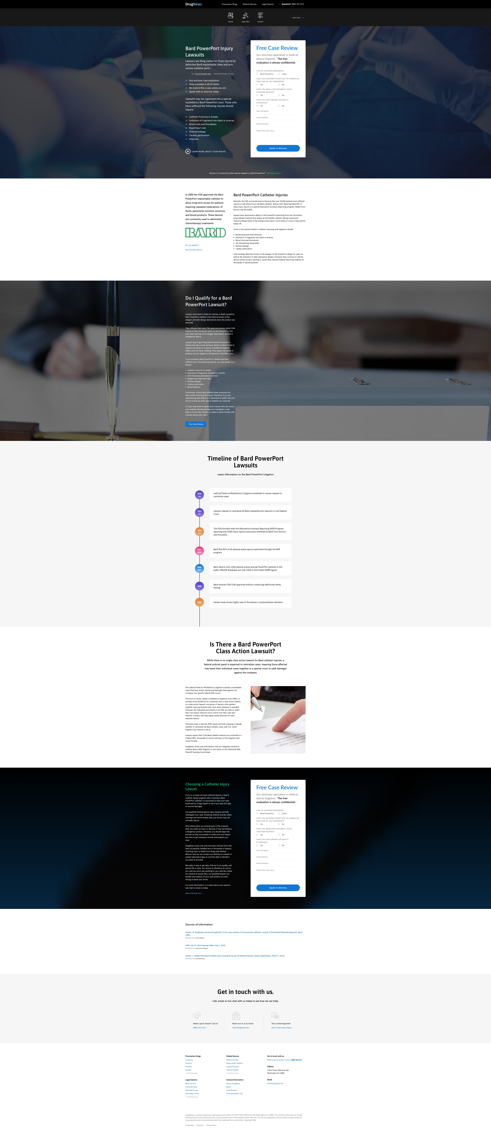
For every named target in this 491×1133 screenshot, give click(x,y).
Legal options (268, 4)
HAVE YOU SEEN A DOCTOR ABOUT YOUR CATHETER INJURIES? (274, 90)
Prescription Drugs (229, 4)
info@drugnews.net (275, 1083)
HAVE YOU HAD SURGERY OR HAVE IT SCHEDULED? (272, 101)
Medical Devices (249, 4)
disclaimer (200, 1125)
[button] (298, 17)
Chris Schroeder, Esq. (203, 74)
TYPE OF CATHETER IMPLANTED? (270, 71)
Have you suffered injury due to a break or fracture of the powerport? (277, 80)
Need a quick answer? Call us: (284, 1060)
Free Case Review (196, 424)
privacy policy (211, 1125)
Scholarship (189, 1125)
